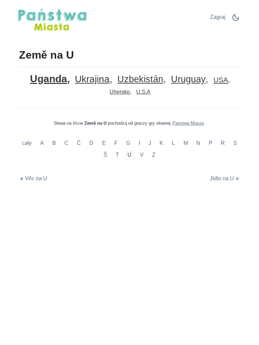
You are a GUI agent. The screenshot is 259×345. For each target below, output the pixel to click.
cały (27, 143)
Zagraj (218, 17)
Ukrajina (92, 79)
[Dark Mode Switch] (235, 20)
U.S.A (143, 92)
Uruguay (188, 79)
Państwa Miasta (188, 123)
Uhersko (120, 92)
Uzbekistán (140, 79)
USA (220, 80)
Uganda (48, 78)
